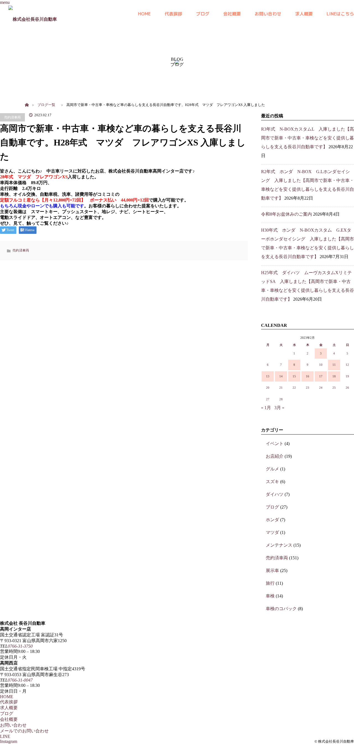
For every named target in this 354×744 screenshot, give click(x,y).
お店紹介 (274, 456)
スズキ (272, 481)
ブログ (202, 14)
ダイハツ (274, 494)
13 (267, 376)
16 (307, 376)
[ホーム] (26, 99)
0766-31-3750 (20, 646)
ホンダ (272, 519)
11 (334, 364)
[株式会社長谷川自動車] (32, 14)
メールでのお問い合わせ (24, 731)
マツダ (272, 532)
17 (320, 376)
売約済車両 (12, 117)
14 (281, 376)
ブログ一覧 (46, 105)
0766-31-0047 (20, 680)
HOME (144, 14)
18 (334, 376)
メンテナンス (279, 545)
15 (294, 376)
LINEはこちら (340, 14)
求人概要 (304, 14)
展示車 (272, 570)
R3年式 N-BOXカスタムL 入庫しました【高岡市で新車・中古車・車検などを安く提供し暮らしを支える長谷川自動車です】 (307, 138)
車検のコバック (281, 608)
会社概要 (232, 14)
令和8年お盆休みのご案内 (286, 214)
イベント (274, 443)
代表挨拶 (173, 14)
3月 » (279, 407)
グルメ (272, 469)
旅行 (270, 583)
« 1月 (266, 407)
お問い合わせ (268, 14)
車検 (270, 596)
